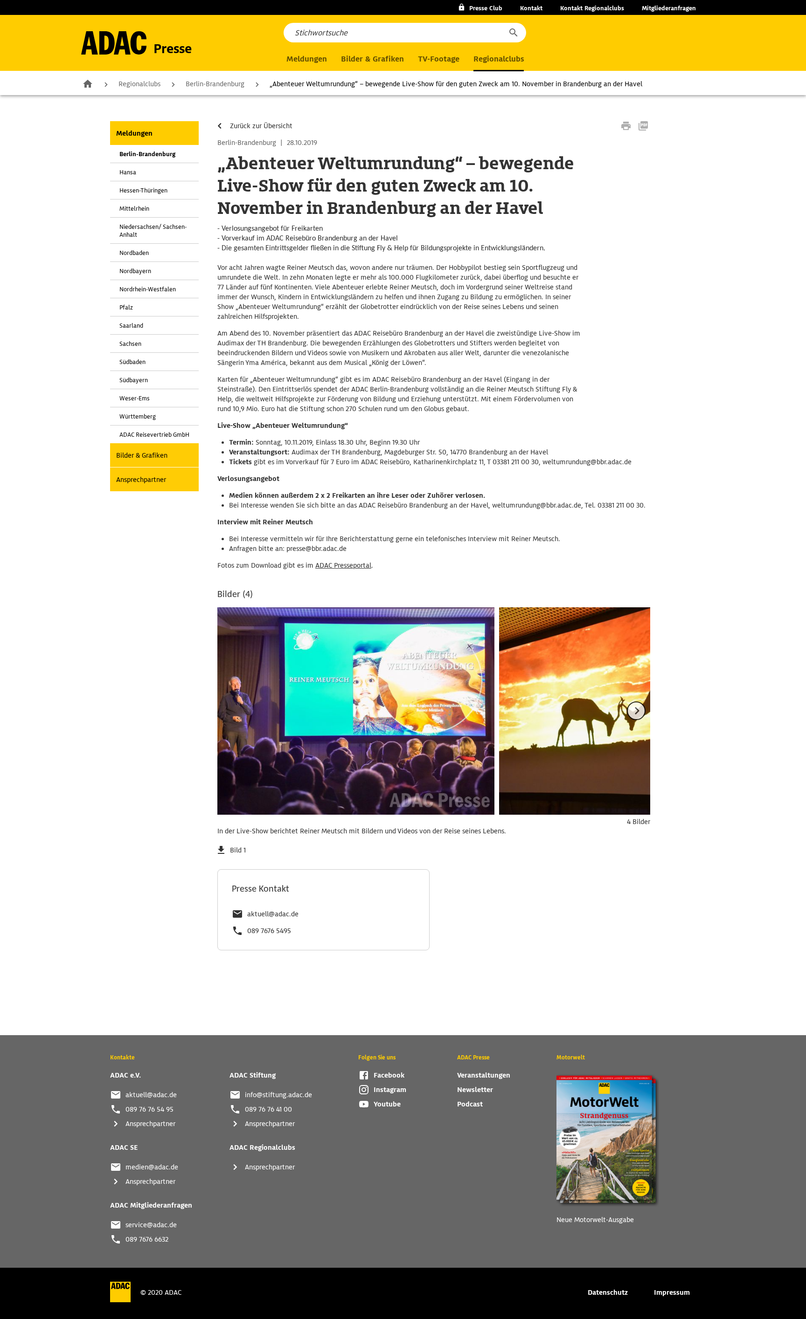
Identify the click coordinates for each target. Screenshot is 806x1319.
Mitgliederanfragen (669, 8)
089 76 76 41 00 (268, 1109)
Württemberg (137, 416)
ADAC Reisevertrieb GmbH (154, 435)
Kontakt (531, 8)
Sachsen (130, 344)
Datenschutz (608, 1292)
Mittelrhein (134, 209)
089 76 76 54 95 (149, 1109)
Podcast (470, 1104)
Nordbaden (134, 253)
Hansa (127, 172)
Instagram (390, 1089)
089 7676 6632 (146, 1239)
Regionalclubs (139, 84)
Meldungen (134, 133)
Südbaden (132, 362)
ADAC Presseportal (343, 565)
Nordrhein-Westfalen (147, 289)
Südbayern (133, 380)
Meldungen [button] (306, 59)
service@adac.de (151, 1225)
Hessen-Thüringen (143, 190)
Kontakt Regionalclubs (592, 8)
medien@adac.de (151, 1167)
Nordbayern (135, 271)
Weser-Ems (134, 398)
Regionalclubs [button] (498, 59)
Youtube (387, 1104)
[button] (513, 32)
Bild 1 (238, 850)
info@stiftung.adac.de (278, 1095)
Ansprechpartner (141, 479)
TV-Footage (438, 59)
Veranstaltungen (483, 1075)
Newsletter (475, 1089)
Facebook (389, 1075)
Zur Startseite (87, 83)
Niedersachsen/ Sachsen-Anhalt (153, 231)
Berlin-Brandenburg (215, 84)
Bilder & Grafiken (372, 59)
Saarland (131, 326)
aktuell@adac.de (273, 914)
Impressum (672, 1292)
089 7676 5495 (269, 931)
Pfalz (126, 307)
